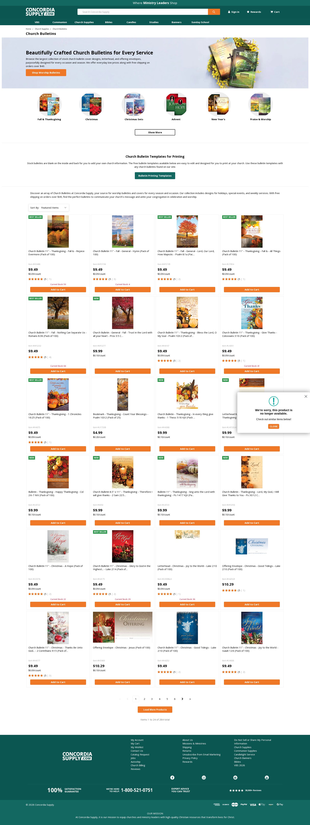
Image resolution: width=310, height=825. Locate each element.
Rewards (255, 11)
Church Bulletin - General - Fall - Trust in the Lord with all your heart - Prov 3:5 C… (122, 334)
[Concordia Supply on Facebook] (172, 777)
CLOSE (274, 426)
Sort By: (34, 207)
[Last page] (190, 699)
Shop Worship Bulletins (46, 72)
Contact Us (137, 750)
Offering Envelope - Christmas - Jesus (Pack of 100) (121, 647)
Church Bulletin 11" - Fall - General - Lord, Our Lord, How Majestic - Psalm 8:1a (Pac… (186, 252)
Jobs (133, 758)
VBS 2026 (239, 765)
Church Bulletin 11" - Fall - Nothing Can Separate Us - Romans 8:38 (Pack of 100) (57, 334)
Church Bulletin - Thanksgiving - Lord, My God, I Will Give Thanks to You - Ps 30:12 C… (250, 493)
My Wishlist (137, 747)
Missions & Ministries (194, 743)
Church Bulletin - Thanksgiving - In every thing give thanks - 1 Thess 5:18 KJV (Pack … (185, 415)
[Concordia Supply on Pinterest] (235, 777)
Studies (154, 22)
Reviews (135, 769)
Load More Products (155, 709)
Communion (59, 22)
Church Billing (138, 765)
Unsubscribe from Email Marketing (201, 754)
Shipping (187, 747)
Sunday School (200, 22)
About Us (187, 739)
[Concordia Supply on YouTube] (267, 777)
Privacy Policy (190, 758)
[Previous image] (96, 313)
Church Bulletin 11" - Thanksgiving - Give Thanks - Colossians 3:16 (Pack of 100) (249, 334)
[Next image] (149, 313)
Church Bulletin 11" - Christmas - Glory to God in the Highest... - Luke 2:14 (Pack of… (121, 567)
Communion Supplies (245, 750)
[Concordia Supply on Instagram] (204, 777)
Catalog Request (140, 754)
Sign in (235, 11)
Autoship (135, 761)
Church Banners (242, 758)
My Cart (135, 743)
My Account (137, 739)
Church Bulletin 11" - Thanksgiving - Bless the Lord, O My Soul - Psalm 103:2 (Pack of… (187, 334)
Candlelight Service (244, 754)
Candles (131, 22)
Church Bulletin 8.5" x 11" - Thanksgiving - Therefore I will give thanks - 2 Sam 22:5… (122, 493)
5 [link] (45, 279)
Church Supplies (84, 22)
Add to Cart (58, 289)
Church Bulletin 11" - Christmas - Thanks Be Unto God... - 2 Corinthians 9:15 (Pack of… (55, 649)
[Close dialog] (306, 396)
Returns (186, 750)
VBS (37, 22)
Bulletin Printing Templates (155, 175)
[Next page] (182, 699)
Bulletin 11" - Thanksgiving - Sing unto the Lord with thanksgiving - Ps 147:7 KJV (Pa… (186, 493)
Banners (176, 22)
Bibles (108, 22)
